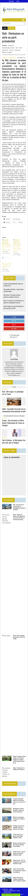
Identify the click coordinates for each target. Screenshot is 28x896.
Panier (17, 1)
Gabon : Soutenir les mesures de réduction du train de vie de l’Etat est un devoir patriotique (19, 517)
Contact (11, 889)
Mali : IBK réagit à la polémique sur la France (12, 392)
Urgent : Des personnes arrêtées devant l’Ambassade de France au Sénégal (13, 423)
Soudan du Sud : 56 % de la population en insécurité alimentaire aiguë (19, 862)
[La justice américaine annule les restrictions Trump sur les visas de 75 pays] (6, 802)
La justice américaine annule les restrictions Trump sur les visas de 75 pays (19, 801)
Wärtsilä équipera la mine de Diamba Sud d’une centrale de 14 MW (13, 307)
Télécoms (4, 437)
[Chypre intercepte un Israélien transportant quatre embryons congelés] (6, 881)
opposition (5, 50)
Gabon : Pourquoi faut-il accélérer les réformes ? (19, 768)
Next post (13, 337)
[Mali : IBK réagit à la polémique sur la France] (14, 387)
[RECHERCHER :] (14, 23)
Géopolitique (5, 406)
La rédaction (5, 889)
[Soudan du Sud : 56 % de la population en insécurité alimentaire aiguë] (6, 864)
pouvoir (11, 50)
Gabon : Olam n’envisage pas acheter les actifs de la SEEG (19, 637)
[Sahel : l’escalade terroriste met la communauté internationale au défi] (14, 404)
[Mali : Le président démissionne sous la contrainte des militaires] (7, 259)
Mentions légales (7, 892)
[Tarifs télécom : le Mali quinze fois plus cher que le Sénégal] (14, 435)
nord (20, 48)
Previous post (15, 335)
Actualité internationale (9, 794)
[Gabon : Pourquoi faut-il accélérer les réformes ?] (6, 776)
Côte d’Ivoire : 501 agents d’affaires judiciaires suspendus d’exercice (12, 296)
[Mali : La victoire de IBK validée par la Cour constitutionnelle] (7, 242)
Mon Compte (11, 1)
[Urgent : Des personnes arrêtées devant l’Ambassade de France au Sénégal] (14, 416)
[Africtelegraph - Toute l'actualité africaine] (14, 10)
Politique (4, 389)
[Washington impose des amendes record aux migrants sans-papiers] (6, 829)
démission (11, 45)
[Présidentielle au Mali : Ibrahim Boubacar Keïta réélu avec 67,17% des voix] (18, 242)
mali (17, 48)
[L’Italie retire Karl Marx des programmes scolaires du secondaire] (6, 872)
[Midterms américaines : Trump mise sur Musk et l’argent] (6, 820)
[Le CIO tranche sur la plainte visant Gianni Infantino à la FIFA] (6, 838)
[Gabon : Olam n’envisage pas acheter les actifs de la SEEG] (6, 751)
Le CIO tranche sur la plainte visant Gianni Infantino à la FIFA (18, 836)
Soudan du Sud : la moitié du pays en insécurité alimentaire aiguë (19, 853)
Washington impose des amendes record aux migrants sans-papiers (18, 827)
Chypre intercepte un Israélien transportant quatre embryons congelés (19, 879)
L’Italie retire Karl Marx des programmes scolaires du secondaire (19, 870)
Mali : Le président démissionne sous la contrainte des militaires (6, 265)
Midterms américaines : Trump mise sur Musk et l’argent (19, 818)
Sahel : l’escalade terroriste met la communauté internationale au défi (13, 410)
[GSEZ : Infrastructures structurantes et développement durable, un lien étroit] (6, 508)
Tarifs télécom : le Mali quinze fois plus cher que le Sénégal (13, 441)
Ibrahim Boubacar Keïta (8, 48)
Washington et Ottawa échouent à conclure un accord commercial (18, 810)
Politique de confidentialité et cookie (12, 890)
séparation (17, 50)
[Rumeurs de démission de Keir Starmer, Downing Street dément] (6, 846)
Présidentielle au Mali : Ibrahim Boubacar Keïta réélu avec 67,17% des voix (17, 248)
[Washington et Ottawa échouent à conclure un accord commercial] (6, 812)
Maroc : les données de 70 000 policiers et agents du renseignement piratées (14, 302)
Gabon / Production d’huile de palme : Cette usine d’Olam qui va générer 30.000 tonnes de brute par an (19, 759)
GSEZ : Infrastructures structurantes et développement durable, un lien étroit (19, 507)
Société (4, 418)
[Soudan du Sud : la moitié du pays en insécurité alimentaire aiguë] (6, 855)
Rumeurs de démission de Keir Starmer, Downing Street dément (19, 844)
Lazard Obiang (12, 57)
